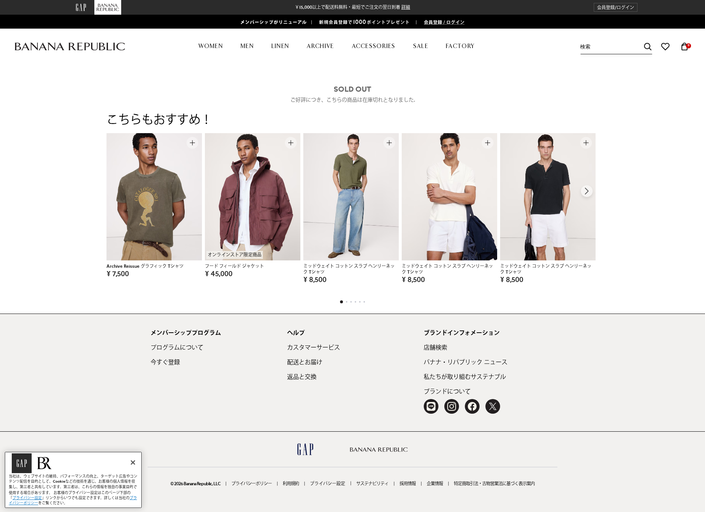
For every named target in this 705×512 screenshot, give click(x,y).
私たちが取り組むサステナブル (465, 377)
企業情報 (435, 484)
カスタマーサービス (313, 348)
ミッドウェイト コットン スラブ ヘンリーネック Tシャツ (349, 269)
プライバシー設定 (327, 484)
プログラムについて (177, 348)
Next (587, 191)
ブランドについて (447, 392)
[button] (615, 7)
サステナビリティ (372, 484)
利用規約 (291, 484)
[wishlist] (665, 46)
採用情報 (408, 484)
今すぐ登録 (165, 362)
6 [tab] (364, 302)
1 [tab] (341, 301)
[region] (73, 479)
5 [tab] (360, 302)
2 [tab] (346, 302)
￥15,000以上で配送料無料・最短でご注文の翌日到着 (352, 7)
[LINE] (431, 406)
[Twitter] (492, 406)
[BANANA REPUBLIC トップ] (70, 47)
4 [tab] (355, 302)
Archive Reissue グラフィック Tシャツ (145, 266)
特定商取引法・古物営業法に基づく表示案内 (494, 484)
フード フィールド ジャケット (234, 266)
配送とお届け (304, 362)
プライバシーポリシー (251, 484)
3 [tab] (351, 302)
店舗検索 (435, 348)
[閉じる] (133, 462)
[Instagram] (451, 406)
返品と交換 (302, 377)
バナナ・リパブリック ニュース (465, 362)
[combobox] (616, 47)
